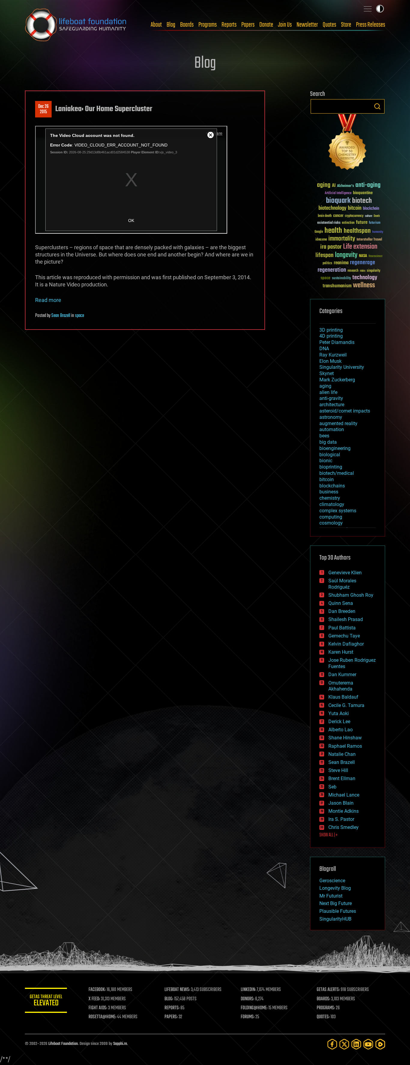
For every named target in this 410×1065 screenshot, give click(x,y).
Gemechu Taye (344, 636)
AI (334, 186)
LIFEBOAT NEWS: (177, 990)
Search (377, 106)
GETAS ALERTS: (328, 990)
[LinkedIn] (356, 1044)
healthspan (357, 231)
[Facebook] (332, 1044)
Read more (48, 300)
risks (362, 271)
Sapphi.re (120, 1043)
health (333, 230)
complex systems (337, 510)
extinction (348, 223)
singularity (373, 271)
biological (329, 454)
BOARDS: (323, 999)
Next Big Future (335, 903)
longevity (346, 255)
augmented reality (338, 423)
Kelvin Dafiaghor (346, 644)
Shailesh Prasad (345, 619)
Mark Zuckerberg (337, 380)
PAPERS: (171, 1017)
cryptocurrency (354, 216)
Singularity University (341, 367)
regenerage (362, 262)
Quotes (329, 24)
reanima (341, 263)
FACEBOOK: (97, 990)
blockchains (332, 486)
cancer (338, 216)
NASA (363, 256)
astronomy (330, 417)
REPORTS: (171, 1008)
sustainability (341, 279)
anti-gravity (331, 398)
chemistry (329, 498)
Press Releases (370, 24)
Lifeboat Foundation (63, 1043)
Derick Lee (339, 721)
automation (331, 429)
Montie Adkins (343, 811)
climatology (331, 504)
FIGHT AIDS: (98, 1008)
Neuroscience (375, 256)
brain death (325, 216)
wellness (364, 285)
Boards (187, 24)
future (361, 222)
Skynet (326, 373)
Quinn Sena (340, 603)
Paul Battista (342, 628)
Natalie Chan (342, 754)
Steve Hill (338, 770)
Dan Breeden (341, 611)
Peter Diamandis (336, 342)
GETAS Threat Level (46, 1001)
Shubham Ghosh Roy (350, 595)
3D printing (331, 330)
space (79, 316)
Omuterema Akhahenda (340, 686)
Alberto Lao (340, 729)
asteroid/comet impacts (344, 411)
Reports (229, 24)
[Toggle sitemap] (368, 9)
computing (330, 517)
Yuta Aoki (338, 713)
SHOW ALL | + (328, 835)
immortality (341, 238)
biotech (362, 201)
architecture (331, 404)
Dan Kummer (342, 674)
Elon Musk (330, 361)
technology (364, 277)
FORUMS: (248, 1017)
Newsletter (307, 24)
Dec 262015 (43, 109)
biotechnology (332, 208)
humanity (377, 232)
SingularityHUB (335, 919)
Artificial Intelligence (338, 193)
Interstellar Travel (369, 240)
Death (377, 216)
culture (368, 216)
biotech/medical (336, 473)
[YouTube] (368, 1044)
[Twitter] (344, 1044)
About (156, 24)
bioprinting (330, 467)
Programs (207, 24)
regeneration (332, 270)
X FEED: (94, 999)
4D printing (331, 336)
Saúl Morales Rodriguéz (342, 584)
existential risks (328, 223)
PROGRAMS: (326, 1008)
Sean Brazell (60, 316)
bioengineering (335, 448)
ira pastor (331, 247)
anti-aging (368, 185)
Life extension (360, 247)
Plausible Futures (337, 911)
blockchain (371, 208)
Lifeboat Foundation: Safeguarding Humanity (76, 24)
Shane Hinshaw (345, 738)
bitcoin (354, 208)
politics (327, 263)
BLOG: (168, 999)
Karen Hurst (340, 652)
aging (323, 185)
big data (328, 442)
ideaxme (321, 240)
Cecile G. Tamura (346, 705)
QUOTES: (323, 1017)
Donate (266, 24)
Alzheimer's (345, 186)
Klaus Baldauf (343, 697)
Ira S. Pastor (341, 819)
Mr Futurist (330, 896)
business (328, 492)
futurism (374, 223)
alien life (328, 392)
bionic (325, 460)
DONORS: (247, 999)
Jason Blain (341, 803)
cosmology (331, 523)
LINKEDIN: (248, 990)
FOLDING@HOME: (254, 1008)
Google (319, 232)
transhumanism (337, 286)
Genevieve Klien (345, 572)
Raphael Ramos (345, 746)
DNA (324, 348)
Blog (171, 24)
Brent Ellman (341, 778)
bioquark (338, 201)
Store (346, 24)
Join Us (285, 24)
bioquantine (363, 192)
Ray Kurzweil (333, 355)
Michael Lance (343, 795)
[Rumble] (380, 1044)
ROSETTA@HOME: (102, 1017)
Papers (248, 24)
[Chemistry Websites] (347, 143)
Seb (332, 787)
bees (324, 436)
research (353, 271)
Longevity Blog (335, 888)
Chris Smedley (343, 827)
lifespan (324, 255)
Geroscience (332, 880)
